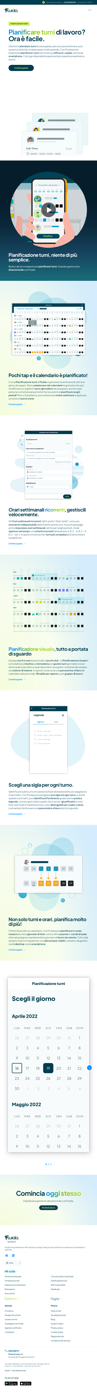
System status (57, 1323)
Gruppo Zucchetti (12, 1315)
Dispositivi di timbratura (15, 1285)
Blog (53, 1319)
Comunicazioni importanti (62, 1276)
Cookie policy (57, 1332)
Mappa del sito (57, 1336)
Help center (56, 1311)
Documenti (10, 1293)
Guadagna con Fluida (14, 1323)
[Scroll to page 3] (51, 1164)
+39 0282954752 (69, 2)
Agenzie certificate (13, 1328)
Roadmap (55, 1289)
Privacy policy (57, 1328)
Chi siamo (9, 1311)
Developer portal (58, 1315)
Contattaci (9, 1332)
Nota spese (10, 1289)
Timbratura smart (12, 1280)
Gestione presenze (13, 1276)
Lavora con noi (11, 1319)
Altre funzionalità (58, 1285)
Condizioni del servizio (60, 1340)
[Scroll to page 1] (45, 1164)
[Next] (89, 1067)
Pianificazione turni (59, 1280)
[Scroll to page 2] (48, 1164)
